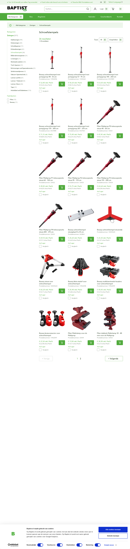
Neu (30, 17)
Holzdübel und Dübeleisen (21, 90)
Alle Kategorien (13, 17)
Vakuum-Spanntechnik (19, 74)
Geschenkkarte (106, 17)
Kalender (92, 17)
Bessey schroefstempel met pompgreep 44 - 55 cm (49, 75)
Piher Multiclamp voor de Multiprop (77, 334)
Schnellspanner (17, 46)
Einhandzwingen (17, 49)
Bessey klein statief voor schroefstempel (77, 282)
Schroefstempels (17, 52)
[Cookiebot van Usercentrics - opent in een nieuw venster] (13, 545)
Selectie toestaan (113, 536)
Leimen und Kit (17, 78)
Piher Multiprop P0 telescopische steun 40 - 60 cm (109, 127)
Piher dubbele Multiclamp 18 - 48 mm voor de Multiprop (109, 334)
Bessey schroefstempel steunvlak (109, 230)
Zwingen (32, 25)
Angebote (41, 17)
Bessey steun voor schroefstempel (46, 282)
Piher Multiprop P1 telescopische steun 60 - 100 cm (51, 179)
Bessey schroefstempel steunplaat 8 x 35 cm (77, 231)
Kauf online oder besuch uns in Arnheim (55, 2)
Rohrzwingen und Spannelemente (23, 68)
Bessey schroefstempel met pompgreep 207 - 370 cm (78, 127)
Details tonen (109, 545)
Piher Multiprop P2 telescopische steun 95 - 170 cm (80, 179)
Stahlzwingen (16, 40)
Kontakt (120, 17)
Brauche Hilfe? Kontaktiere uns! (83, 2)
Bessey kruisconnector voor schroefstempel (49, 334)
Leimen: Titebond (18, 81)
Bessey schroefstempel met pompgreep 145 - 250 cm (107, 75)
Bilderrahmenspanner (19, 55)
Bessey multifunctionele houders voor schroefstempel (109, 282)
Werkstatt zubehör (18, 62)
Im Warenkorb (62, 84)
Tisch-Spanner (16, 65)
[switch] (60, 545)
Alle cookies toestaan (113, 529)
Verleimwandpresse (18, 71)
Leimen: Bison (16, 84)
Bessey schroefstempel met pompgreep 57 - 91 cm (78, 75)
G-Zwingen (15, 59)
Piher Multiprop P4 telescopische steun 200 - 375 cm (51, 231)
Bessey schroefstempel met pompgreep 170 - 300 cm (49, 127)
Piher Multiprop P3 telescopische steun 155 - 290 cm (109, 179)
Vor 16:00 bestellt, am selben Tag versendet (23, 2)
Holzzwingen (16, 43)
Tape (13, 87)
